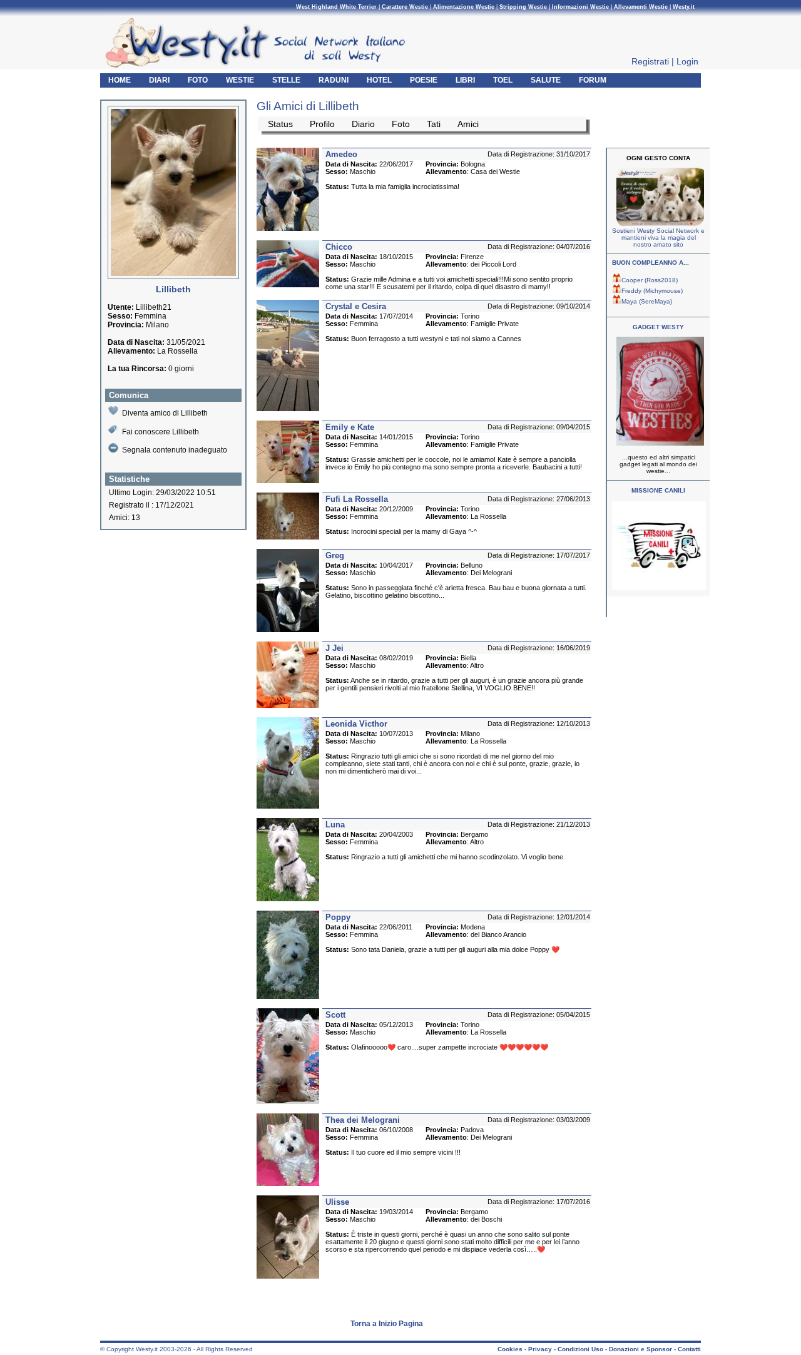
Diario (363, 124)
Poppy (337, 917)
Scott (335, 1015)
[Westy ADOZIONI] (659, 588)
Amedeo (341, 154)
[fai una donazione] (658, 223)
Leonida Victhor (356, 724)
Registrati (650, 61)
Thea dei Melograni (362, 1120)
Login (687, 61)
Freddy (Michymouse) (652, 290)
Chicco (338, 247)
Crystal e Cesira (355, 306)
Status (280, 124)
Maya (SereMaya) (646, 301)
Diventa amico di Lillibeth (165, 413)
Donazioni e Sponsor (640, 1349)
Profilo (322, 124)
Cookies (510, 1349)
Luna (335, 824)
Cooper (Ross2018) (649, 280)
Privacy (540, 1349)
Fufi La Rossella (356, 499)
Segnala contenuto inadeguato (174, 450)
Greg (334, 555)
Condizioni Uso (580, 1349)
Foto (401, 124)
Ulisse (337, 1202)
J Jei (334, 648)
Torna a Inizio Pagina (386, 1323)
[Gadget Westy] (658, 443)
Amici (468, 124)
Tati (434, 124)
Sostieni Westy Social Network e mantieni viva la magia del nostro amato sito (658, 237)
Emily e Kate (349, 427)
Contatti (689, 1349)
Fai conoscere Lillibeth (160, 431)
